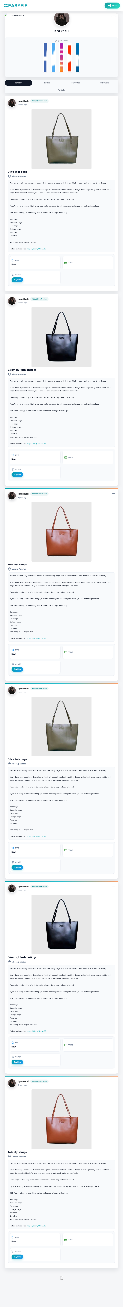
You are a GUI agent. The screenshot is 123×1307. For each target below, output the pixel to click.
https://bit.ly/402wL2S (36, 249)
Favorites (76, 83)
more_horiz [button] (113, 101)
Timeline (18, 83)
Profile (47, 83)
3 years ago (22, 105)
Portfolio (61, 90)
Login (112, 5)
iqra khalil (23, 101)
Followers (104, 83)
